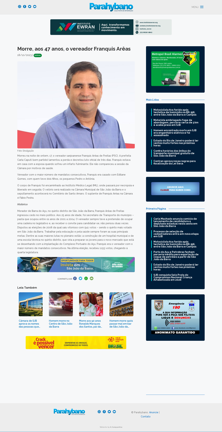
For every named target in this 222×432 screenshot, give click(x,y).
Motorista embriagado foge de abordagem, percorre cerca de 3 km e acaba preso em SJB (175, 122)
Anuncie (153, 412)
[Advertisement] (175, 370)
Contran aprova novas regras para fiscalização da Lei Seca (174, 162)
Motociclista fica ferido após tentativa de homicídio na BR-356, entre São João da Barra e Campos (174, 112)
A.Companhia (116, 427)
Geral (38, 55)
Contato (146, 416)
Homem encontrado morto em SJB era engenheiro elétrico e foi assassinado (175, 132)
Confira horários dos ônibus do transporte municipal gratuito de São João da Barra (173, 153)
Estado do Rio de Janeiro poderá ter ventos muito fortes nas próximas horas (175, 143)
